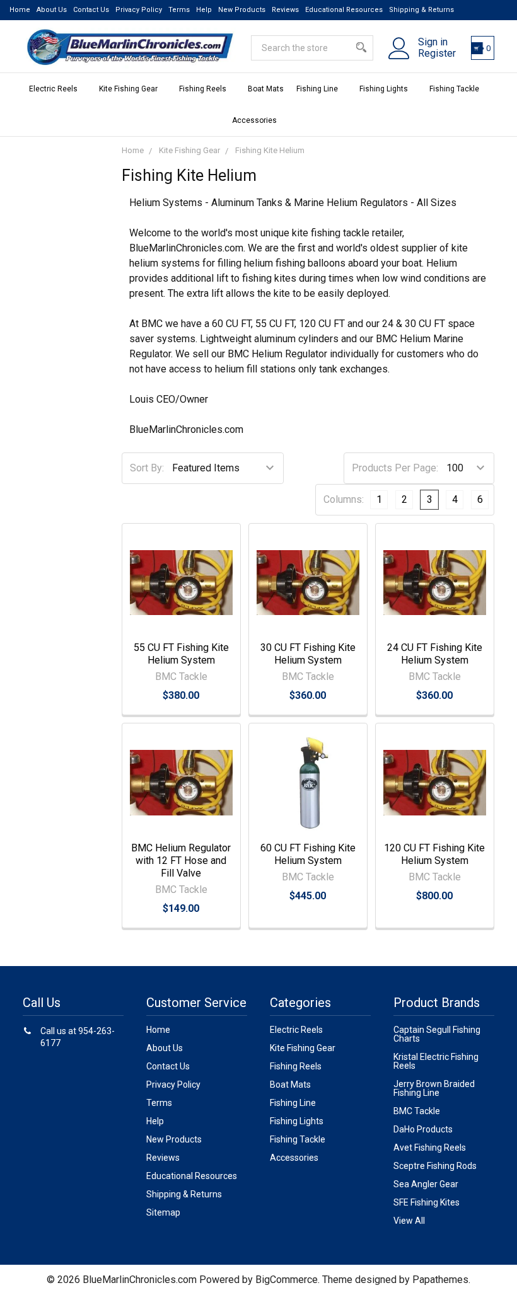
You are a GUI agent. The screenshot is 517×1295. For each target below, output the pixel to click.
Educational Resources (344, 10)
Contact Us (91, 10)
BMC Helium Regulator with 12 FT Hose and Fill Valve (181, 860)
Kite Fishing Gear (128, 88)
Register (437, 53)
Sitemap (163, 1212)
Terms (179, 10)
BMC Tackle (416, 1111)
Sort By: (147, 468)
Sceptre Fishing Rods (435, 1165)
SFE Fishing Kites (426, 1202)
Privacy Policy (138, 10)
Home (19, 10)
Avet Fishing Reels (429, 1147)
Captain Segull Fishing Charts (436, 1034)
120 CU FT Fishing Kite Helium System (434, 854)
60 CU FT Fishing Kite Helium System (308, 854)
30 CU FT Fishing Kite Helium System (308, 654)
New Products (241, 10)
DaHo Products (423, 1129)
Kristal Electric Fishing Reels (436, 1061)
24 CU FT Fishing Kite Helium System (434, 654)
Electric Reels (53, 88)
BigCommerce (286, 1280)
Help (204, 10)
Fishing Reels (202, 88)
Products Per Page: (395, 468)
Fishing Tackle (454, 88)
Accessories (254, 120)
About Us (52, 10)
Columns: (343, 499)
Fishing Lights (383, 88)
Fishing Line (317, 88)
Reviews (285, 10)
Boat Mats (266, 88)
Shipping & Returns (421, 10)
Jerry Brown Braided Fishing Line (434, 1088)
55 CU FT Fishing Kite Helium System (181, 654)
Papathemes (440, 1280)
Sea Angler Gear (425, 1184)
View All (409, 1220)
